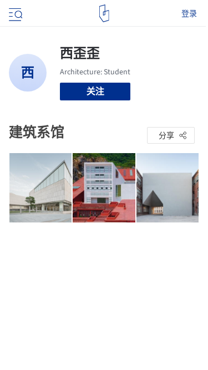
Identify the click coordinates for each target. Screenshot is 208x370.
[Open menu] (14, 13)
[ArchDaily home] (104, 13)
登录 (189, 13)
